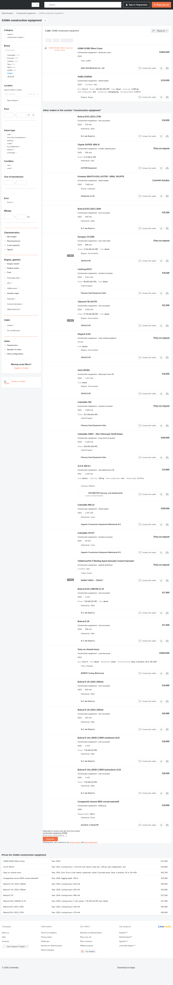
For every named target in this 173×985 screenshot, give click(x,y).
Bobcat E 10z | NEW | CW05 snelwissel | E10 (99, 738)
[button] (161, 68)
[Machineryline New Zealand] (15, 5)
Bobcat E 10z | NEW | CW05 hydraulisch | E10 (99, 770)
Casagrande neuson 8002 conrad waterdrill (98, 802)
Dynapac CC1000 (86, 237)
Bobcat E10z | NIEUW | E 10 (91, 589)
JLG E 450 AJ (84, 466)
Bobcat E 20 (83, 621)
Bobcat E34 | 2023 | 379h (89, 117)
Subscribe (50, 839)
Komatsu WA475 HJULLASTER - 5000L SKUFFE (101, 176)
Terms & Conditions (49, 933)
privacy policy (75, 842)
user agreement (90, 842)
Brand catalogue (47, 950)
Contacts (5, 941)
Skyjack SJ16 (84, 334)
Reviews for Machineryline (51, 946)
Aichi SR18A (84, 370)
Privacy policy (46, 937)
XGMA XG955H (85, 77)
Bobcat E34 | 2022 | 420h (89, 209)
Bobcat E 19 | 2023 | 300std (90, 710)
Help (4, 937)
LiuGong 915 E (85, 269)
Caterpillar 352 (84, 402)
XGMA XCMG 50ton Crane (90, 48)
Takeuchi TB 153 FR (87, 302)
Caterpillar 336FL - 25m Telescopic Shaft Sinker (100, 434)
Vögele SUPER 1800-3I (88, 145)
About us (5, 933)
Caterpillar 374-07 (86, 533)
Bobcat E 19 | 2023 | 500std (90, 682)
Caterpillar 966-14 (86, 505)
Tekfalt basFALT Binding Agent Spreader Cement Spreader (106, 561)
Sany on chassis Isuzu (88, 649)
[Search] (46, 4)
